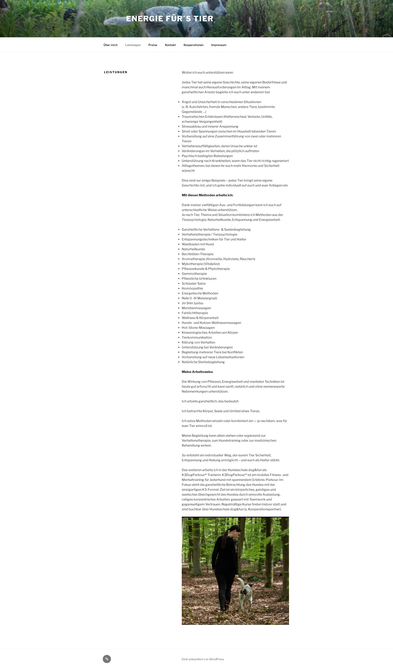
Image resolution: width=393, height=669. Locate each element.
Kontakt (170, 45)
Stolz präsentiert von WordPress (203, 659)
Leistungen (133, 45)
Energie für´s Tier (170, 18)
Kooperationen (193, 45)
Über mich (110, 45)
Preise (152, 45)
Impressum (218, 45)
